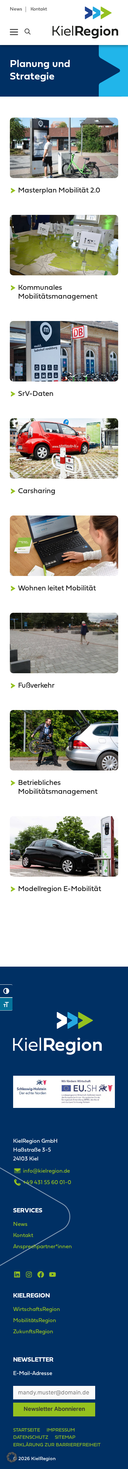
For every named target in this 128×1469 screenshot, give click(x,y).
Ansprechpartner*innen (42, 1246)
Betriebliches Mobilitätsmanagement (57, 786)
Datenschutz (30, 1437)
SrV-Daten (35, 393)
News (16, 9)
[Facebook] (41, 1274)
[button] (27, 32)
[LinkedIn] (17, 1274)
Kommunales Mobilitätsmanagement (57, 291)
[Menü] (14, 32)
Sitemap (65, 1437)
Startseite (26, 1430)
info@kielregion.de (46, 1170)
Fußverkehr (36, 685)
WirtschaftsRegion (36, 1309)
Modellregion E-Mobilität (59, 888)
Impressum (61, 1430)
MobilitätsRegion (34, 1320)
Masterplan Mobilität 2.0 (59, 190)
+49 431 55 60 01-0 (47, 1182)
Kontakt (39, 9)
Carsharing (36, 490)
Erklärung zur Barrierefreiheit (57, 1444)
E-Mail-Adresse (32, 1373)
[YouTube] (52, 1274)
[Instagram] (29, 1274)
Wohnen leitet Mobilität (57, 588)
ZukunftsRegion (33, 1331)
